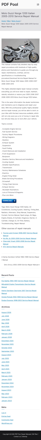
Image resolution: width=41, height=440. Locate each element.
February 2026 (7, 334)
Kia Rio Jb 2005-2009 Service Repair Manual (19, 238)
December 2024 (7, 383)
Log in (4, 413)
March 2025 (6, 372)
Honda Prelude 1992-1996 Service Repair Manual (20, 297)
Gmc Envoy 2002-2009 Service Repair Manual (21, 265)
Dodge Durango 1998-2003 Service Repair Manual (20, 300)
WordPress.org (7, 423)
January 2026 (7, 337)
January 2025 (7, 379)
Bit (33, 434)
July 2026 (5, 316)
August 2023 (6, 390)
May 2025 (5, 365)
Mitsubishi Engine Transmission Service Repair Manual (18, 285)
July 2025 (5, 358)
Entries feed (6, 416)
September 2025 (8, 351)
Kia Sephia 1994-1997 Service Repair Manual (18, 281)
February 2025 (7, 376)
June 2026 (5, 320)
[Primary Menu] (37, 4)
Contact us (17, 436)
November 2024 (8, 387)
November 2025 (8, 344)
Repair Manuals (26, 434)
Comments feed (7, 420)
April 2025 (5, 369)
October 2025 (7, 348)
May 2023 (5, 394)
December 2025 (7, 341)
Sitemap (24, 436)
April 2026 (5, 327)
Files (36, 434)
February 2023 (7, 397)
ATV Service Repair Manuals (13, 247)
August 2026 (6, 312)
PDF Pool (10, 4)
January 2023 (7, 401)
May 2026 (5, 323)
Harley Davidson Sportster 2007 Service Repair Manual (19, 292)
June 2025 (5, 362)
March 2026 (6, 330)
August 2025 (6, 355)
